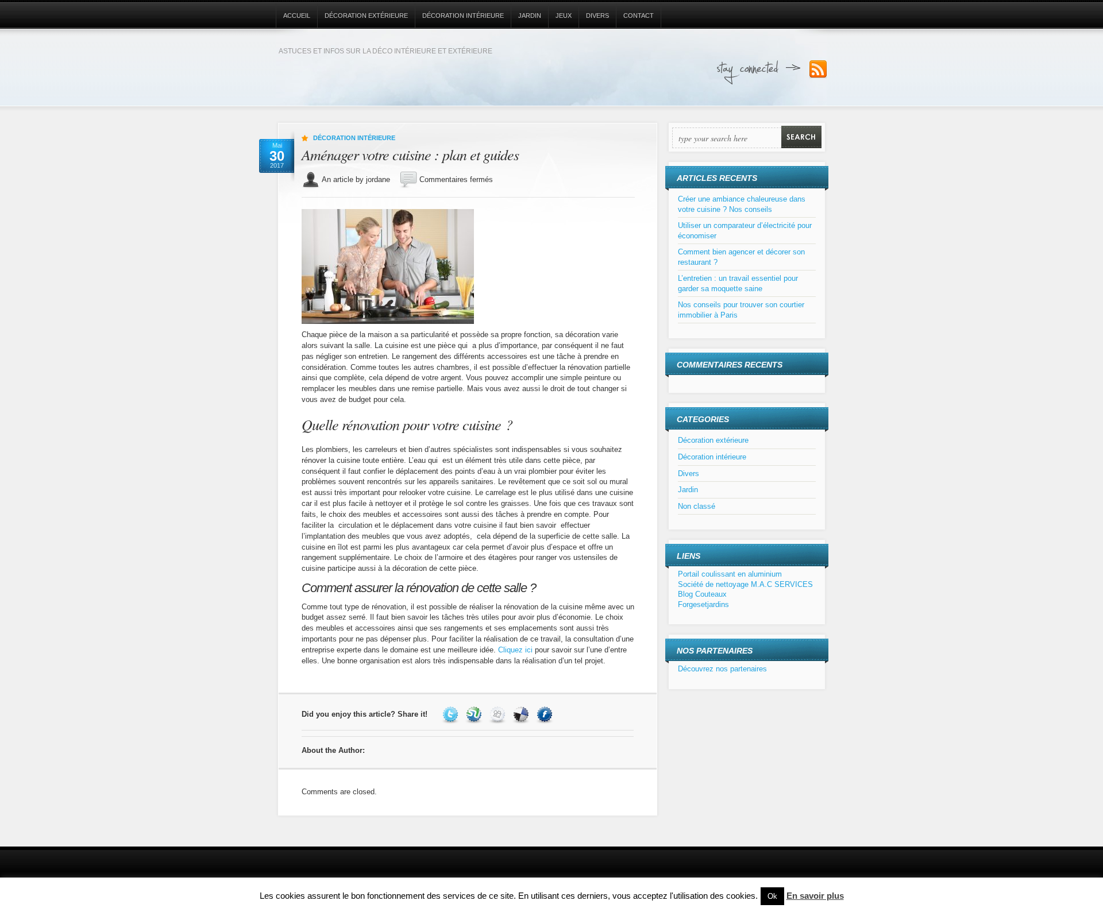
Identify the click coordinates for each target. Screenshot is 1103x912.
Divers (597, 15)
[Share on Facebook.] (546, 714)
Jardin (529, 15)
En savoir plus (815, 896)
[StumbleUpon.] (475, 714)
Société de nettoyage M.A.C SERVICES (745, 584)
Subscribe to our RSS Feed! (818, 69)
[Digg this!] (499, 714)
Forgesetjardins (703, 604)
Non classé (696, 506)
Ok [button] (772, 896)
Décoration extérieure (366, 15)
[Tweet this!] (451, 714)
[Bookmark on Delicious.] (522, 714)
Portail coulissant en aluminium (730, 574)
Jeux (564, 15)
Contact (638, 15)
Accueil (296, 15)
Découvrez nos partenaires (722, 668)
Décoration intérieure (463, 15)
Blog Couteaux (702, 594)
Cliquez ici (515, 650)
